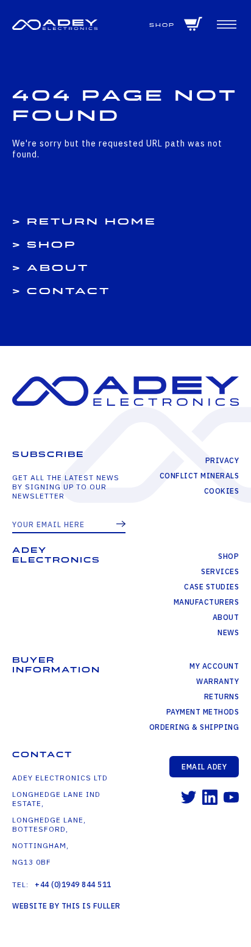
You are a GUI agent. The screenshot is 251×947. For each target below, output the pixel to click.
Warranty (217, 681)
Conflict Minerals (199, 475)
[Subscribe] (120, 524)
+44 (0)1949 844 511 (73, 884)
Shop (162, 25)
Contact (68, 291)
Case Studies (211, 586)
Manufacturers (206, 602)
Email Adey (204, 766)
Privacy (222, 460)
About (58, 268)
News (228, 632)
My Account (214, 666)
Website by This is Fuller (66, 905)
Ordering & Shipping (194, 727)
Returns (221, 696)
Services (220, 571)
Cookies (221, 490)
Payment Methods (202, 711)
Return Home (92, 222)
